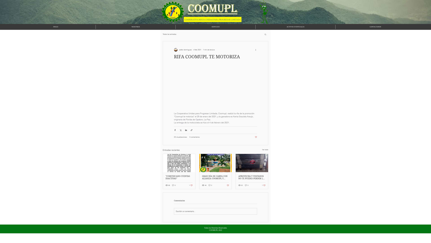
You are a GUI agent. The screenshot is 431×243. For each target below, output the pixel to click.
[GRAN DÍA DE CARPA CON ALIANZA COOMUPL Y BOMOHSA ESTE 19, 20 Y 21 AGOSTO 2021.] (215, 163)
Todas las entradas (169, 34)
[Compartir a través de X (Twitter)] (180, 130)
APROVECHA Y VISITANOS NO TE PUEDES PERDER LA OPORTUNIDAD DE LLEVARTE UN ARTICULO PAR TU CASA (251, 177)
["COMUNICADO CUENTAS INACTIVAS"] (179, 163)
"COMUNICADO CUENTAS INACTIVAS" (178, 177)
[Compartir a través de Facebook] (175, 130)
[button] (265, 34)
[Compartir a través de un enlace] (191, 130)
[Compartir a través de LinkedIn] (186, 130)
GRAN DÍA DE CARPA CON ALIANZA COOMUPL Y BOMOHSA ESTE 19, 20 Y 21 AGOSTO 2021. (215, 177)
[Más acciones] (255, 49)
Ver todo (265, 150)
